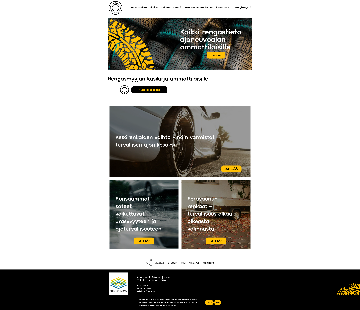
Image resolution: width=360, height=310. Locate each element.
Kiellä (218, 302)
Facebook (172, 263)
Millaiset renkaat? (159, 8)
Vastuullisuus (204, 8)
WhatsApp (194, 263)
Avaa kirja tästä (149, 90)
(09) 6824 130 (149, 291)
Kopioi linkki (208, 263)
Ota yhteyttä (242, 8)
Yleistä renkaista (184, 8)
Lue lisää (216, 55)
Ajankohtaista (138, 8)
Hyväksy (209, 302)
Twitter (183, 263)
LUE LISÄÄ (231, 169)
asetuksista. (172, 305)
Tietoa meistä (223, 8)
